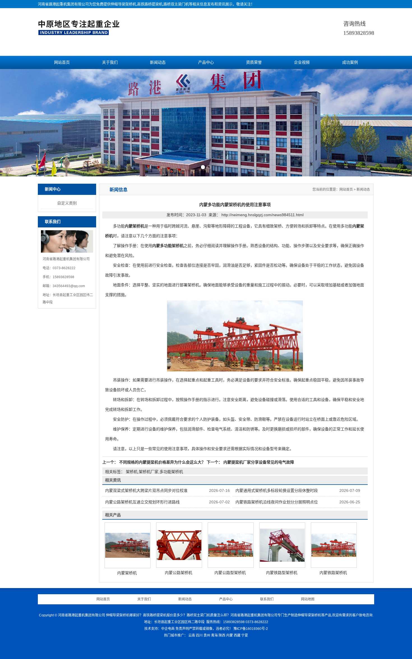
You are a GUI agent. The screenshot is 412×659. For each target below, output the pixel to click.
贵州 (206, 635)
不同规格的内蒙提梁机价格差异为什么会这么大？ (162, 462)
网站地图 (307, 599)
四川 (199, 635)
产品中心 (206, 62)
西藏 (237, 635)
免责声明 (182, 629)
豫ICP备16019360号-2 (250, 629)
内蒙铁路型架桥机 (281, 572)
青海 (214, 635)
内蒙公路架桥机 (178, 572)
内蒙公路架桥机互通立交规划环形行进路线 (142, 502)
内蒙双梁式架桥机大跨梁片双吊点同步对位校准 (146, 490)
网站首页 (62, 62)
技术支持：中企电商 (159, 629)
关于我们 (110, 62)
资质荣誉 (254, 62)
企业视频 (302, 62)
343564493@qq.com (69, 286)
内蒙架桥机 (127, 573)
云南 (191, 635)
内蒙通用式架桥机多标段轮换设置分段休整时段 (276, 490)
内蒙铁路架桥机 (333, 572)
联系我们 (267, 599)
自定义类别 (67, 203)
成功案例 (350, 62)
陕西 (222, 635)
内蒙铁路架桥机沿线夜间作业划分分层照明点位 (276, 502)
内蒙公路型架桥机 (230, 572)
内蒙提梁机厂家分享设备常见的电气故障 (258, 462)
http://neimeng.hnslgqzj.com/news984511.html (262, 215)
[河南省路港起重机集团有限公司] (80, 32)
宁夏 (244, 635)
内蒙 (229, 635)
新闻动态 (158, 62)
